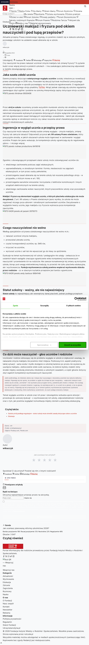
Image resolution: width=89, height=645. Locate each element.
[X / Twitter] (13, 29)
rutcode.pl (28, 634)
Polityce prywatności (19, 511)
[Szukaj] (85, 6)
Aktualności (8, 576)
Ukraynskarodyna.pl (11, 628)
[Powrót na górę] (1, 643)
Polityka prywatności (12, 619)
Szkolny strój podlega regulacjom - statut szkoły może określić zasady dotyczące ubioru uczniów (42, 413)
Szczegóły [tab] (44, 305)
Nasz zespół (8, 603)
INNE (11, 8)
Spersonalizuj (42, 345)
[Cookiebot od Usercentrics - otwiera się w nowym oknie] (76, 299)
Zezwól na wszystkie (72, 345)
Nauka (12, 5)
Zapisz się (28, 498)
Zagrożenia (8, 588)
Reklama (6, 613)
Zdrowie (6, 585)
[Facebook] (10, 29)
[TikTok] (19, 29)
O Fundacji (13, 26)
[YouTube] (16, 29)
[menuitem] (13, 11)
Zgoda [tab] (15, 305)
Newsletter (7, 610)
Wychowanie (8, 579)
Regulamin (7, 622)
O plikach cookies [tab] (73, 305)
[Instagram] (22, 29)
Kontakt (6, 607)
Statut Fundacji (9, 625)
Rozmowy (13, 2)
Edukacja (11, 416)
